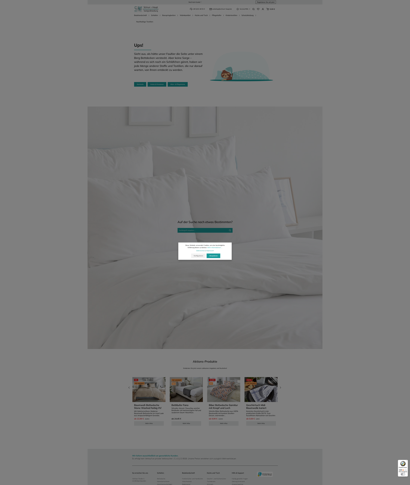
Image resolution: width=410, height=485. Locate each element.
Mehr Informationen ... (214, 247)
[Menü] (406, 461)
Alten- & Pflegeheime (177, 84)
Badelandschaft (188, 473)
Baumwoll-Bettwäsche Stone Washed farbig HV (148, 407)
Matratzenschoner (163, 481)
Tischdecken (211, 481)
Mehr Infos (149, 423)
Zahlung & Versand (238, 481)
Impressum (210, 251)
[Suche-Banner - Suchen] (230, 230)
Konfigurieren (198, 256)
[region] (205, 402)
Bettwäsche (161, 479)
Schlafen (160, 473)
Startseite (140, 84)
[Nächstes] (280, 387)
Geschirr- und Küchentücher (216, 479)
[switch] (403, 474)
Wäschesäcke (187, 481)
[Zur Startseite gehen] (146, 9)
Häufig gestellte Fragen (240, 479)
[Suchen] (253, 9)
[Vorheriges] (129, 387)
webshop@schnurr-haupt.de (222, 9)
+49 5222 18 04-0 (199, 9)
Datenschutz (200, 251)
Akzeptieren (213, 256)
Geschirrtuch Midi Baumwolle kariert (256, 407)
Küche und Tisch (213, 473)
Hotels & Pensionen (157, 84)
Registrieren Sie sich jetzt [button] (266, 2)
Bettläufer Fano (179, 405)
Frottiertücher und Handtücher (192, 479)
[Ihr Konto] (263, 9)
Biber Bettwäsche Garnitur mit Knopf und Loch (223, 407)
